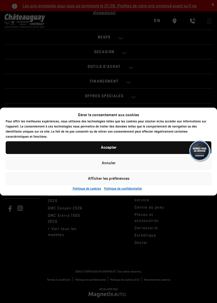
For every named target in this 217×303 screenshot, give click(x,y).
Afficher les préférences (108, 178)
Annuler (109, 163)
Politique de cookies (87, 188)
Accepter (108, 147)
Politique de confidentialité (123, 188)
